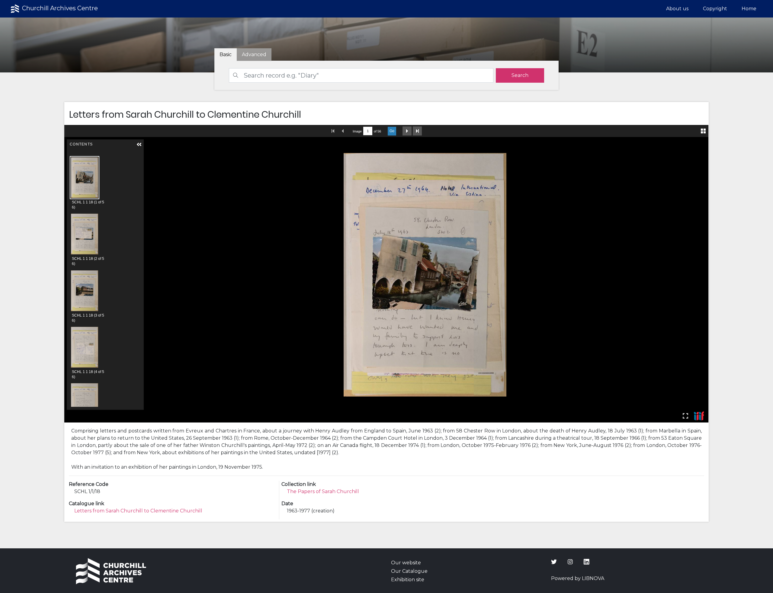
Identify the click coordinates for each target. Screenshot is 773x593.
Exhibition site (407, 579)
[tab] (254, 54)
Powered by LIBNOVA (577, 578)
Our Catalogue (409, 571)
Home (749, 8)
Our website (406, 563)
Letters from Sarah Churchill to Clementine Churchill (138, 511)
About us (677, 8)
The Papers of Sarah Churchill (323, 491)
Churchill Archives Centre (59, 8)
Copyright (715, 8)
